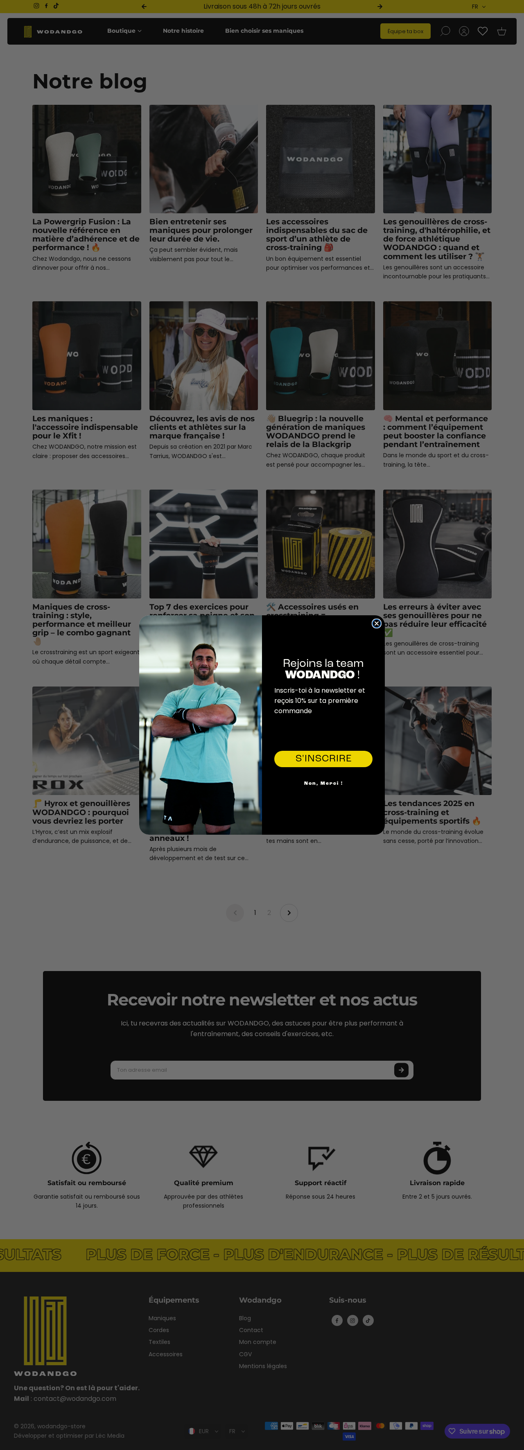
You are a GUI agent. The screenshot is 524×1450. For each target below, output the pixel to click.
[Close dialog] (377, 623)
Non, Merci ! (323, 783)
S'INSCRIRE (324, 759)
